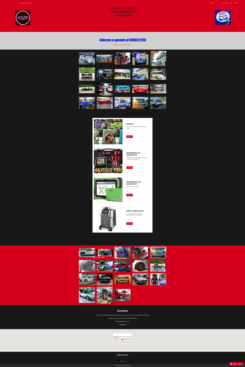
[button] (231, 3)
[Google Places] (209, 3)
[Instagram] (211, 3)
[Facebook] (213, 3)
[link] (136, 124)
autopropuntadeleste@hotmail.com (12, 5)
